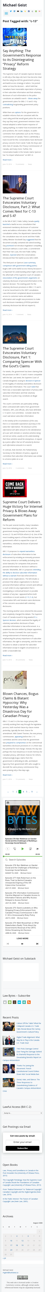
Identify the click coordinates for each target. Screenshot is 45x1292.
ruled (33, 387)
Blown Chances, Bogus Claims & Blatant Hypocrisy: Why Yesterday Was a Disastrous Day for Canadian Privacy (20, 704)
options (18, 112)
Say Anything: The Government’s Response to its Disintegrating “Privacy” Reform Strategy (22, 59)
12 (22, 1240)
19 (22, 1245)
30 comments (20, 660)
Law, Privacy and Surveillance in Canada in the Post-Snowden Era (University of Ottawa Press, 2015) (21, 1173)
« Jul (4, 1258)
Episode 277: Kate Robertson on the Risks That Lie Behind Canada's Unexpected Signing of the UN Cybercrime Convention (20, 881)
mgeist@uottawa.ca (10, 1272)
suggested (30, 239)
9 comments (20, 164)
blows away (32, 98)
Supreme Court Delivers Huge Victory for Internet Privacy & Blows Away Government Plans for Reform (22, 511)
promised (10, 245)
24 (11, 1250)
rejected (13, 255)
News (30, 164)
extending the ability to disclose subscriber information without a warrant (22, 572)
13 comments (20, 779)
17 (11, 1245)
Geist (15, 5)
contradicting (8, 104)
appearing (18, 736)
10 (11, 1240)
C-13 (27, 597)
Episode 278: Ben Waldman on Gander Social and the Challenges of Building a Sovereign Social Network (21, 867)
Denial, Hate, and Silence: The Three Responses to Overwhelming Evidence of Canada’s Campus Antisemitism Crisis (22, 1085)
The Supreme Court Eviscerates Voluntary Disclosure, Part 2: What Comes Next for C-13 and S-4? (21, 207)
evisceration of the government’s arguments (20, 278)
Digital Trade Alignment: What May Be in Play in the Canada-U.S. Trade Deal (28, 1040)
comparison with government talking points (19, 265)
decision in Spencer (33, 381)
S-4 (31, 597)
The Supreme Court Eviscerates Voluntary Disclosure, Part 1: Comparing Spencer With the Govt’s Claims (22, 357)
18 (17, 1245)
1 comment (19, 314)
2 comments (20, 468)
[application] (22, 827)
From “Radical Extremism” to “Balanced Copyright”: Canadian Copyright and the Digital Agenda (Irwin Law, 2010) (22, 1192)
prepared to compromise (16, 742)
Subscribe (22, 1148)
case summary (30, 262)
